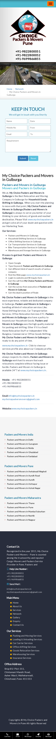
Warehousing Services (24, 654)
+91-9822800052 (28, 55)
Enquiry (16, 621)
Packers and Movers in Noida (20, 448)
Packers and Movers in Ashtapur (22, 484)
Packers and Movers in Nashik (21, 515)
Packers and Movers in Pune (20, 507)
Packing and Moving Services (27, 635)
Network (19, 89)
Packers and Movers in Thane (20, 503)
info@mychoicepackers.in (22, 395)
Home (9, 89)
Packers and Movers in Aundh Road (23, 475)
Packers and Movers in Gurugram (22, 444)
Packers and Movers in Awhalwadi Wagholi (26, 471)
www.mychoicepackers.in (40, 219)
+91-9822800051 (28, 51)
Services (17, 610)
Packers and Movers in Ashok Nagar (23, 488)
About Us (17, 606)
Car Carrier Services (23, 643)
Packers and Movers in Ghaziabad (22, 452)
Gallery (16, 617)
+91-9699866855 (28, 58)
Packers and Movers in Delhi (20, 439)
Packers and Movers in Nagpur (21, 520)
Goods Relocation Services (26, 650)
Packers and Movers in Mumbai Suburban (26, 511)
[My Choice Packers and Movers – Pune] (2, 3)
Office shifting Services (24, 646)
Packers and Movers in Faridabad (22, 456)
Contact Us (18, 624)
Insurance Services (22, 658)
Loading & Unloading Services (27, 639)
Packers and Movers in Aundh (21, 479)
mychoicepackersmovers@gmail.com (21, 399)
